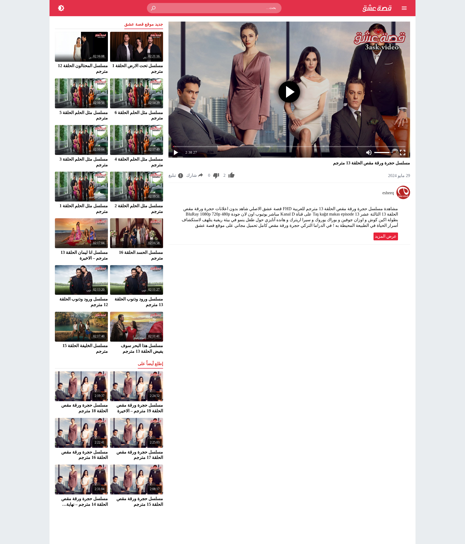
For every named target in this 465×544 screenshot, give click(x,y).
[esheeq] (403, 197)
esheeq (388, 192)
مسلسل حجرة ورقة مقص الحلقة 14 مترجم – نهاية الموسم (84, 504)
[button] (153, 8)
